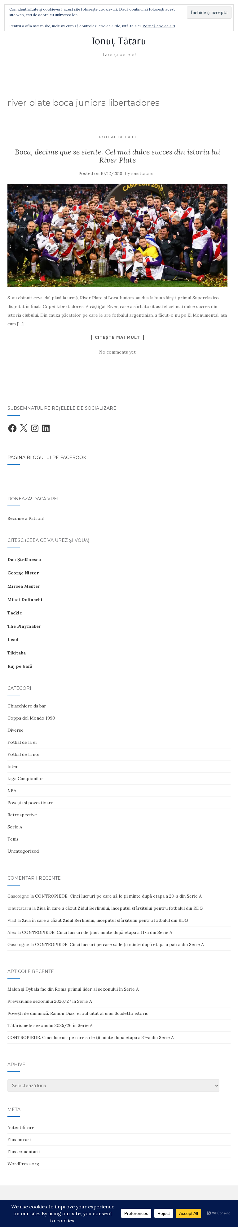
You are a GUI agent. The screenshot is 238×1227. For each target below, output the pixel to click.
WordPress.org (23, 1164)
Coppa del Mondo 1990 (31, 718)
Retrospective (22, 815)
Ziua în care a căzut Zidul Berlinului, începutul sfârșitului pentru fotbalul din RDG (120, 908)
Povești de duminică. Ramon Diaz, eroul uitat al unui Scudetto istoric (77, 1013)
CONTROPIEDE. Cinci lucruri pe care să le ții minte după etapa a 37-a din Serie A (90, 1037)
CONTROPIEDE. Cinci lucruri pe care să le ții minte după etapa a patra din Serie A (119, 944)
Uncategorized (23, 851)
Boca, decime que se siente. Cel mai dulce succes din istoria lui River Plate (117, 156)
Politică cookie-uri (159, 26)
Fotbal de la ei (117, 137)
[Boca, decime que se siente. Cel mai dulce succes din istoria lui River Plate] (117, 236)
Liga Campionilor (25, 778)
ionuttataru (142, 173)
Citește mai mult (117, 337)
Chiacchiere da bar (26, 706)
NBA (11, 790)
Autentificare (20, 1127)
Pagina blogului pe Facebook (46, 457)
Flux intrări (19, 1139)
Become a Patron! (25, 518)
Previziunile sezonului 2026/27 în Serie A (49, 1001)
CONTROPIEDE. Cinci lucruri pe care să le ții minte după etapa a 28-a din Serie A (118, 896)
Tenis (13, 839)
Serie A (14, 827)
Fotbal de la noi (23, 754)
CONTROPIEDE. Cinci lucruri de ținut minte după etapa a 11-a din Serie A (97, 932)
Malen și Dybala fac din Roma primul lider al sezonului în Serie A (73, 989)
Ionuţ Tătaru (119, 41)
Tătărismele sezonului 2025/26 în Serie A (50, 1025)
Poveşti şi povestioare (30, 802)
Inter (12, 766)
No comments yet (117, 352)
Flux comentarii (23, 1151)
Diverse (15, 730)
